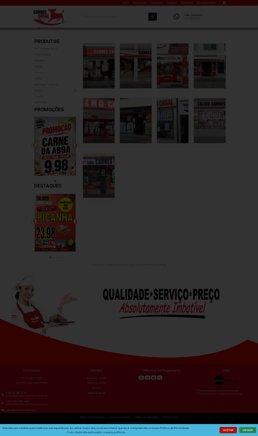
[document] (129, 218)
